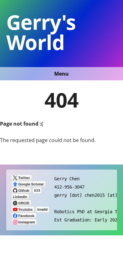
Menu (61, 73)
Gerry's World (41, 32)
